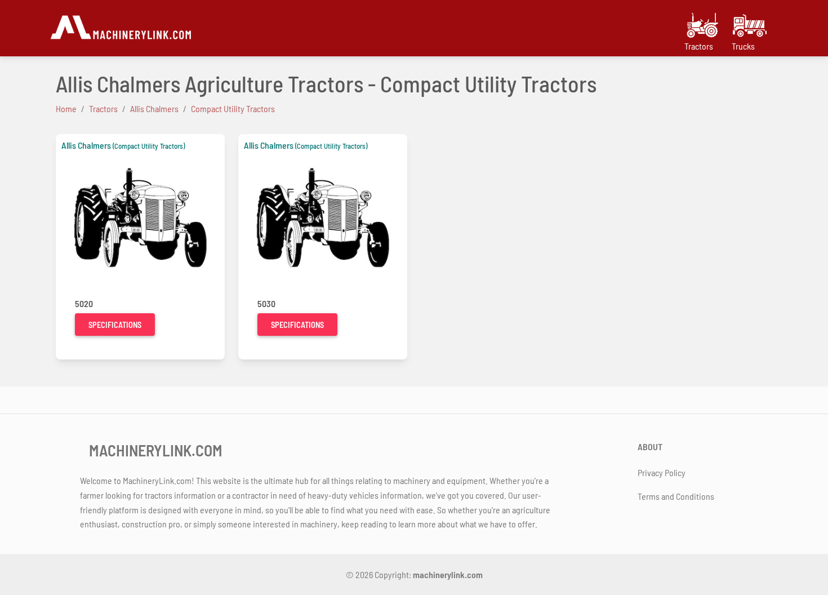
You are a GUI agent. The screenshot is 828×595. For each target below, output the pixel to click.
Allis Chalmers (86, 145)
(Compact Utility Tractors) (149, 145)
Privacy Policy (661, 472)
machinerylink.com (448, 574)
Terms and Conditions (676, 496)
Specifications (114, 325)
